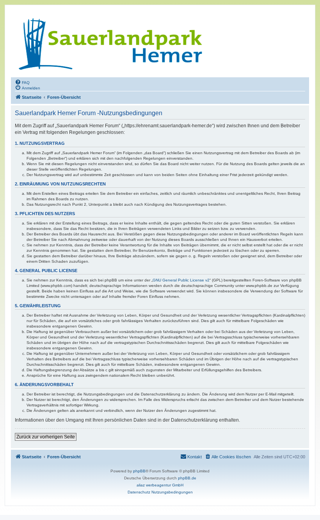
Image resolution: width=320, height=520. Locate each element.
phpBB (139, 471)
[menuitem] (22, 82)
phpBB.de (187, 478)
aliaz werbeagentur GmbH (160, 485)
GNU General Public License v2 (181, 280)
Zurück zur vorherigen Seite (45, 437)
